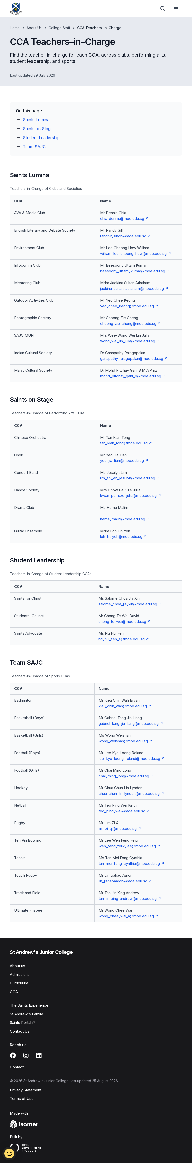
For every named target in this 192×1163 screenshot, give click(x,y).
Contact (17, 1067)
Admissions (20, 974)
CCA (14, 991)
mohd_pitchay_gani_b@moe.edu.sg (130, 376)
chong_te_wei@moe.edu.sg (122, 621)
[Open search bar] (163, 9)
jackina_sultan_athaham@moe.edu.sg (132, 288)
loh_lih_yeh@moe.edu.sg (121, 536)
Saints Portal (20, 1022)
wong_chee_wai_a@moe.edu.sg (126, 916)
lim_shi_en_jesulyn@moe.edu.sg (127, 478)
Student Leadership (41, 137)
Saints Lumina (36, 119)
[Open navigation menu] (176, 9)
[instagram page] (26, 1055)
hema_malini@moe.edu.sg (122, 519)
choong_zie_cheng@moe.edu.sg (128, 323)
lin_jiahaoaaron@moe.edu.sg (123, 881)
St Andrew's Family (26, 1014)
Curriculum (19, 983)
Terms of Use (22, 1098)
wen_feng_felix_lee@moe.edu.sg (127, 846)
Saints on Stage (38, 128)
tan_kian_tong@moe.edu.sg (124, 443)
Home (15, 28)
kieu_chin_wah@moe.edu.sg (123, 706)
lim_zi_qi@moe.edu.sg (118, 828)
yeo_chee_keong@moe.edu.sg (127, 306)
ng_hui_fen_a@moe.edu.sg (121, 639)
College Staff (59, 28)
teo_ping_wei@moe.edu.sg (122, 811)
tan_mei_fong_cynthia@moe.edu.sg (129, 863)
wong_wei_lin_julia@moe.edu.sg (127, 341)
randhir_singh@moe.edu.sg (123, 236)
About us (17, 965)
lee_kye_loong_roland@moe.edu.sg (129, 758)
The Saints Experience (29, 1005)
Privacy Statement (26, 1090)
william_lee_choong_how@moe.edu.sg (133, 253)
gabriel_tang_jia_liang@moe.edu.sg (129, 723)
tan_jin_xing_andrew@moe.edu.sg (128, 898)
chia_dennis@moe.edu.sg (122, 218)
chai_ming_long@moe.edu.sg (124, 776)
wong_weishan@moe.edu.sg (123, 741)
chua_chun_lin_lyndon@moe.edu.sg (129, 793)
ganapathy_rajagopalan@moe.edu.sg (131, 358)
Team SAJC (34, 146)
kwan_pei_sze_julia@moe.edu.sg (128, 495)
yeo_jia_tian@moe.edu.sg (122, 460)
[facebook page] (13, 1055)
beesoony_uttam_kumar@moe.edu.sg (132, 271)
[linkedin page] (39, 1055)
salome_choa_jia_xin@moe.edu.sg (127, 604)
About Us (34, 28)
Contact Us (20, 1031)
